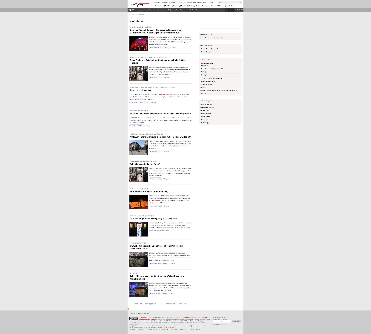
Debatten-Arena (166, 94)
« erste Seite (138, 304)
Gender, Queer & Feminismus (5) (215, 78)
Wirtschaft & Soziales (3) (211, 84)
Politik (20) (206, 66)
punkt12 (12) (207, 111)
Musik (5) (206, 75)
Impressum (132, 313)
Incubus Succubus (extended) (161, 10)
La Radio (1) (207, 123)
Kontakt (211, 2)
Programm (172, 2)
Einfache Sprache (202, 2)
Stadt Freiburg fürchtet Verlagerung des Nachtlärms (153, 217)
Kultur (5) (206, 72)
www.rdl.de (167, 329)
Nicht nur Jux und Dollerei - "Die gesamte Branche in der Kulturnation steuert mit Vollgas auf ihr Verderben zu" (155, 30)
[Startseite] (143, 4)
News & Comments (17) (212, 108)
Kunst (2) (205, 88)
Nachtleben (220, 38)
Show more (203, 93)
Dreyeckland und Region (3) (213, 49)
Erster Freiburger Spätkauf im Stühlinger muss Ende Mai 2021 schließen (158, 60)
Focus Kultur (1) (208, 120)
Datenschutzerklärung (143, 313)
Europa (213, 6)
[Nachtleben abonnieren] (128, 309)
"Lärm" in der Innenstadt (152, 88)
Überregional (206, 6)
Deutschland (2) (210, 52)
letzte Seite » (182, 304)
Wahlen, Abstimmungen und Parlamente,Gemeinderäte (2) (221, 91)
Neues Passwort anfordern (220, 324)
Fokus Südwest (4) (209, 114)
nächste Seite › (171, 304)
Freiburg (192, 6)
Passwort (224, 319)
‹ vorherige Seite (150, 304)
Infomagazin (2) (210, 117)
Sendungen (180, 2)
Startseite (158, 6)
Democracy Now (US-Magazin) (188, 10)
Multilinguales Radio (190, 2)
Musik (183, 6)
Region (198, 6)
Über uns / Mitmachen (161, 2)
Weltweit (220, 6)
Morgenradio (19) (210, 104)
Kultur (175, 6)
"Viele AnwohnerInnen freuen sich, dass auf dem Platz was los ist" (160, 135)
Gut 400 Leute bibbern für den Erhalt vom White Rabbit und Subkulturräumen (156, 276)
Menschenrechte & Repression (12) (217, 69)
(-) (202, 63)
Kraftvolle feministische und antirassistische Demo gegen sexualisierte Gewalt (156, 246)
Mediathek (230, 6)
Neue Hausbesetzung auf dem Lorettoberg (148, 190)
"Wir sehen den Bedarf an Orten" (144, 162)
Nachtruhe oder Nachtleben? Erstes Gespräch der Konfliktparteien (160, 112)
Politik (167, 6)
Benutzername (216, 319)
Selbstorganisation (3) (213, 81)
